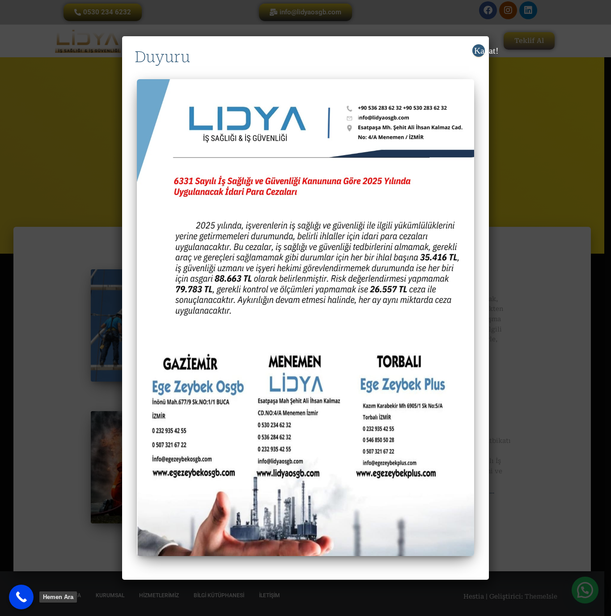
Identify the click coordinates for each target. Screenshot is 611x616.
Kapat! (479, 50)
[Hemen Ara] (21, 597)
